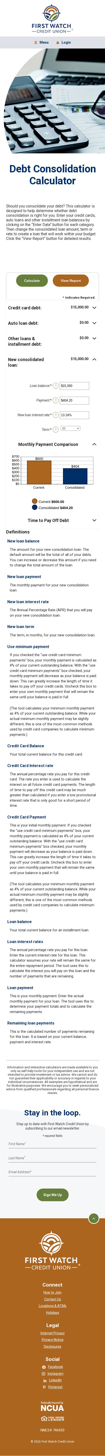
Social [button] (52, 1359)
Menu (42, 42)
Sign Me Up (52, 1195)
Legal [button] (52, 1325)
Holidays (52, 1313)
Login (64, 42)
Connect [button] (52, 1285)
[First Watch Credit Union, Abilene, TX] (52, 18)
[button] (52, 308)
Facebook (55, 1367)
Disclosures (52, 1346)
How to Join (52, 1292)
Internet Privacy (53, 1333)
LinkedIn (55, 1380)
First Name (17, 1144)
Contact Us (52, 1299)
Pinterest (55, 1387)
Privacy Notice (52, 1340)
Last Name (17, 1158)
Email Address (20, 1172)
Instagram (55, 1374)
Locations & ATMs (52, 1306)
